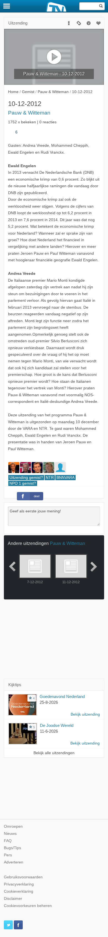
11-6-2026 (49, 731)
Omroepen (13, 826)
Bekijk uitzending (85, 714)
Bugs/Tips (12, 848)
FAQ (8, 841)
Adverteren (13, 862)
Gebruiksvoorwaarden (23, 877)
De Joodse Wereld (56, 725)
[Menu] (7, 6)
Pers (8, 855)
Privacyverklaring (19, 884)
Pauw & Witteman (29, 113)
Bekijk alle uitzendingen (54, 753)
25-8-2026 (49, 702)
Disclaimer (13, 899)
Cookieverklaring (18, 891)
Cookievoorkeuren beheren (28, 906)
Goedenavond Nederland (62, 696)
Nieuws (10, 834)
